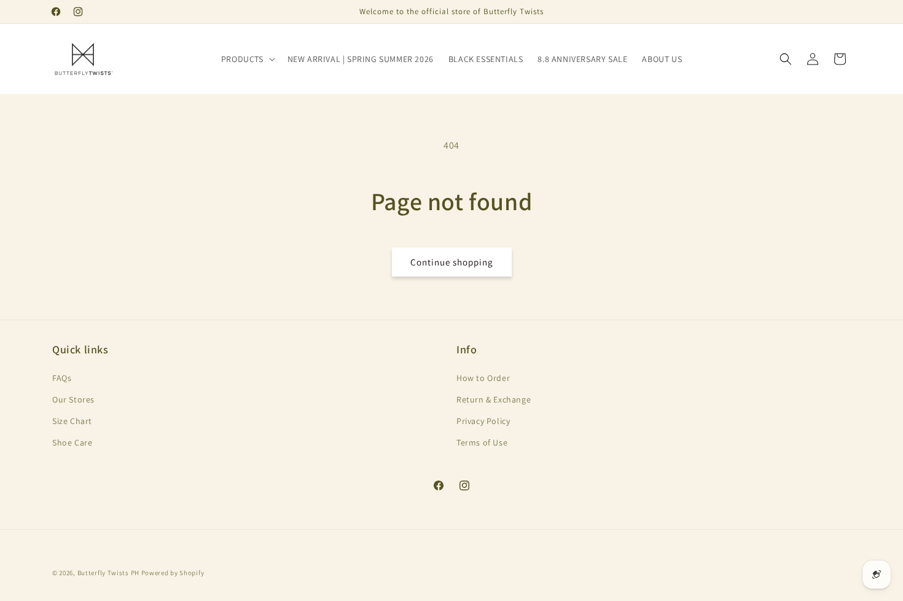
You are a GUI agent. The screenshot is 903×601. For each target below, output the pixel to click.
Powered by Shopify (173, 572)
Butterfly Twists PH (108, 572)
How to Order (483, 377)
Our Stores (73, 399)
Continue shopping (451, 262)
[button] (247, 59)
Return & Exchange (493, 399)
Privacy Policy (483, 420)
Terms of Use (481, 442)
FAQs (61, 377)
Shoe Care (72, 442)
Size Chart (72, 420)
